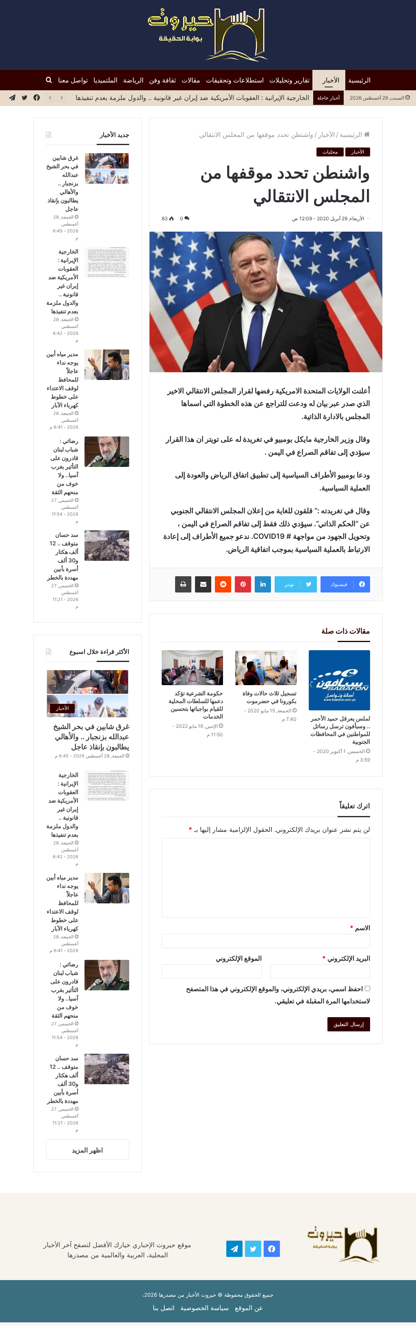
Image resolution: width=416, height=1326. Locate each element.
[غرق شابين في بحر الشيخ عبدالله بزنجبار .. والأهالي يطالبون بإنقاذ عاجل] (106, 168)
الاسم (360, 928)
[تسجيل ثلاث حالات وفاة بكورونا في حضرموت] (266, 667)
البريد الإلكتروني (346, 958)
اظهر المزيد (87, 1150)
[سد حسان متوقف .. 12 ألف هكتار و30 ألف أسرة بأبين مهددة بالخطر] (106, 545)
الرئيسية (359, 80)
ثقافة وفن (162, 80)
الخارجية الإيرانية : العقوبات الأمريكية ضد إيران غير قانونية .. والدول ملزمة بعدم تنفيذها (192, 97)
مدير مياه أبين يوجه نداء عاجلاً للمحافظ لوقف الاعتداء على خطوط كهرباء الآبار (62, 379)
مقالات (191, 80)
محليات (330, 152)
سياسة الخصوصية (204, 1308)
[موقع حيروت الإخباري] (208, 35)
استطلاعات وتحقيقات (235, 80)
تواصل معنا (73, 80)
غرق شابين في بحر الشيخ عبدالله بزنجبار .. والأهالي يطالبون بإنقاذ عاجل (62, 183)
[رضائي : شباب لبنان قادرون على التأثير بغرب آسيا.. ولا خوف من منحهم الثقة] (106, 451)
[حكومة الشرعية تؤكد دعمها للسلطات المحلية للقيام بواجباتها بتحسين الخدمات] (192, 667)
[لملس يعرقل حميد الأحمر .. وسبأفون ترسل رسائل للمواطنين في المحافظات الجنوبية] (339, 680)
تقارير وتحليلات (289, 80)
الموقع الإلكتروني (239, 958)
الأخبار (331, 80)
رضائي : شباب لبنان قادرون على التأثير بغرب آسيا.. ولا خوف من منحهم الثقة (64, 466)
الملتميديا (105, 80)
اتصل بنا (163, 1308)
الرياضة (133, 80)
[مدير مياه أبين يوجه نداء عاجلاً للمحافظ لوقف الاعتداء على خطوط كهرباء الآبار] (106, 364)
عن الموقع (249, 1308)
